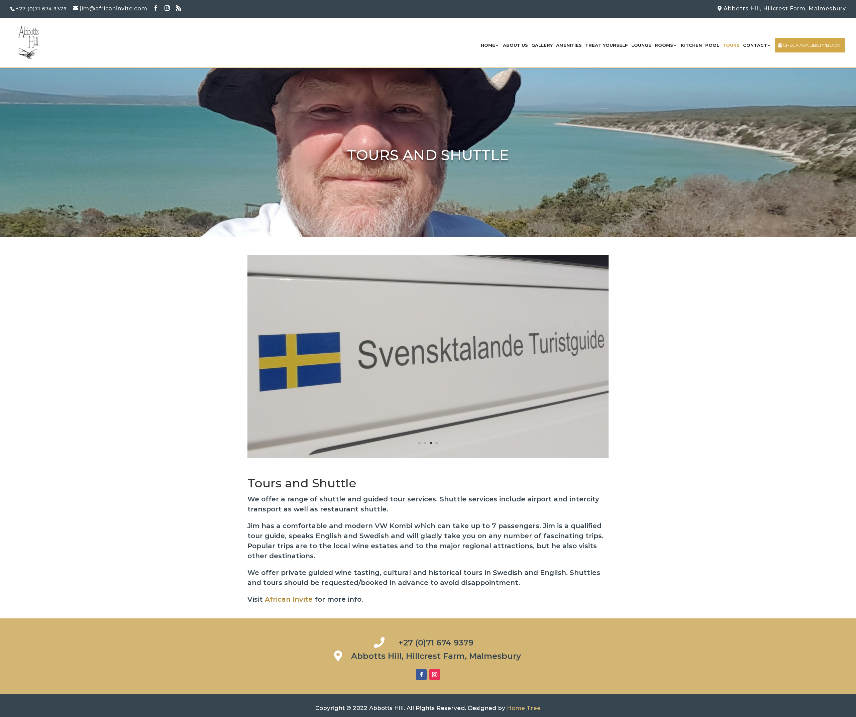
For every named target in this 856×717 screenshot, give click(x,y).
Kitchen (691, 45)
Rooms (664, 45)
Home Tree (524, 708)
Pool (712, 45)
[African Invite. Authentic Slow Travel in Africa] (428, 456)
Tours (731, 45)
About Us (515, 45)
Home (488, 45)
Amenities (569, 45)
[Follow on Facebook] (421, 674)
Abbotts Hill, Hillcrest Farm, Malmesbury (784, 8)
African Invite (289, 599)
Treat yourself (606, 45)
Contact (755, 45)
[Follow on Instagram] (434, 674)
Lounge (641, 45)
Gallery (542, 45)
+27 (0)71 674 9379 (435, 642)
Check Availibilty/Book (811, 45)
